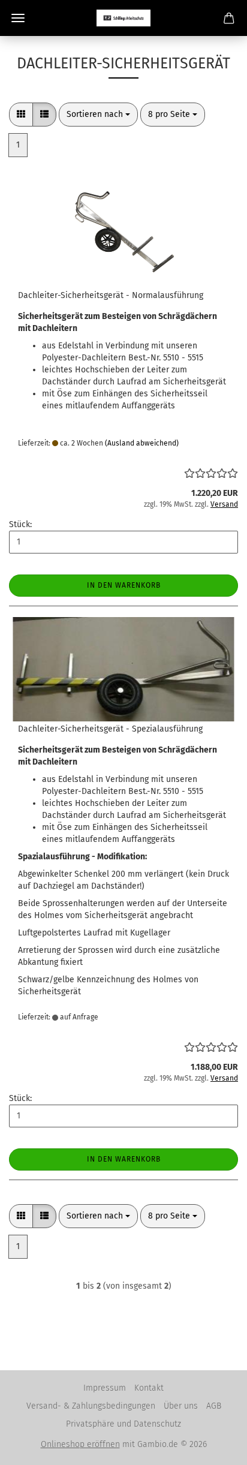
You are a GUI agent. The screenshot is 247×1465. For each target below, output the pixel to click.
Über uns (181, 1406)
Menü (18, 18)
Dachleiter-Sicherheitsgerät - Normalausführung (110, 295)
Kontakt (149, 1388)
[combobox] (98, 115)
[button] (21, 115)
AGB (213, 1406)
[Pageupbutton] (214, 1447)
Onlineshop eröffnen (80, 1444)
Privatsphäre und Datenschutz (123, 1424)
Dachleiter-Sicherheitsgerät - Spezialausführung (110, 729)
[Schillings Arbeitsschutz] (123, 18)
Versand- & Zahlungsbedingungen (90, 1406)
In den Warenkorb (124, 585)
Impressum (104, 1388)
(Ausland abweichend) (142, 443)
